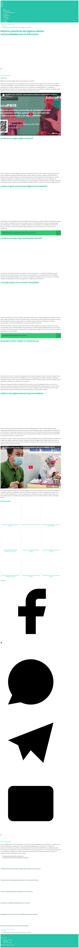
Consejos (5, 14)
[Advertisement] (30, 52)
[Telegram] (30, 772)
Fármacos (5, 17)
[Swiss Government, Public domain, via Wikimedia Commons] (7, 945)
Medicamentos (6, 11)
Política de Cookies (7, 942)
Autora (4, 20)
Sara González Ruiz (5, 75)
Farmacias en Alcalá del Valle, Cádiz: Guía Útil (13, 856)
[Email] (30, 833)
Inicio (4, 9)
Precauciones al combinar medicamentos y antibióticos (16, 857)
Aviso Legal (5, 941)
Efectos (7, 18)
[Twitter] (9, 651)
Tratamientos (6, 15)
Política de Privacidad (8, 939)
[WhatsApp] (30, 711)
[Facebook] (30, 641)
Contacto (5, 21)
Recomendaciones (10, 12)
